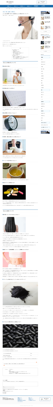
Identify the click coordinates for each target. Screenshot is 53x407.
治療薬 (42, 66)
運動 (41, 80)
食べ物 (42, 73)
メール (4, 387)
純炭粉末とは (13, 11)
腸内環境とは (43, 106)
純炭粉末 (9, 11)
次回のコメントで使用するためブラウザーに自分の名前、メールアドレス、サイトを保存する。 (15, 389)
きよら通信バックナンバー (43, 6)
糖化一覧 (42, 92)
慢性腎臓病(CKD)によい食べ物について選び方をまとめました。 (47, 47)
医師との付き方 (43, 64)
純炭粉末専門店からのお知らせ (36, 6)
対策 (41, 59)
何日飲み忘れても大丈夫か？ (16, 51)
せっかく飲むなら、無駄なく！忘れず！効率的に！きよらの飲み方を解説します (14, 363)
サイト (3, 388)
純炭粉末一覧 (43, 113)
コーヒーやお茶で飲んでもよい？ (17, 53)
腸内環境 (42, 85)
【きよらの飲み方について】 (15, 49)
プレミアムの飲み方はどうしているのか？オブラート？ (19, 57)
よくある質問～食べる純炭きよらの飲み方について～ (47, 37)
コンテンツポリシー (20, 401)
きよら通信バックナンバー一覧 (45, 129)
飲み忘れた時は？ (15, 50)
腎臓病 (42, 57)
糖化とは (42, 94)
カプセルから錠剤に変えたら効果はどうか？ (18, 58)
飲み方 (4, 11)
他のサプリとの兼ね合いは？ (16, 54)
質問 (6, 11)
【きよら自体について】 (15, 55)
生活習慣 (42, 78)
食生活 (42, 71)
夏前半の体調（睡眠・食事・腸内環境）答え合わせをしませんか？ (47, 18)
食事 (41, 108)
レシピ (42, 99)
